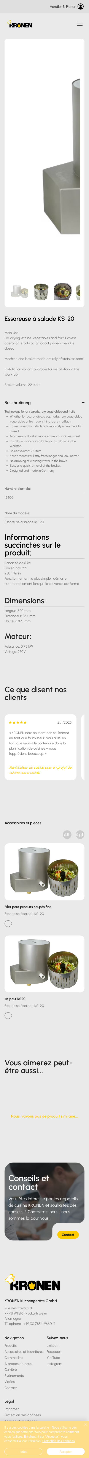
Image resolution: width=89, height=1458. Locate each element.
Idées (23, 1451)
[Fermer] (83, 1427)
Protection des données (58, 1441)
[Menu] (79, 23)
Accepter (66, 1451)
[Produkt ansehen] (8, 923)
